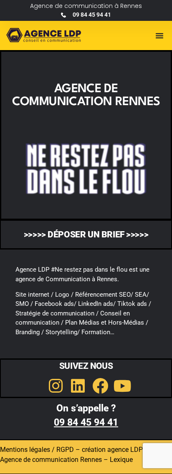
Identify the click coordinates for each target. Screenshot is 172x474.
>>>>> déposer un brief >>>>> (86, 234)
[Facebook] (100, 386)
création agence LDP (112, 450)
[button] (159, 35)
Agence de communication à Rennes (86, 6)
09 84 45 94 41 (86, 422)
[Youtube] (122, 386)
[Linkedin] (78, 386)
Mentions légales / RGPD (37, 450)
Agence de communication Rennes (51, 460)
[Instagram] (55, 386)
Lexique (121, 460)
